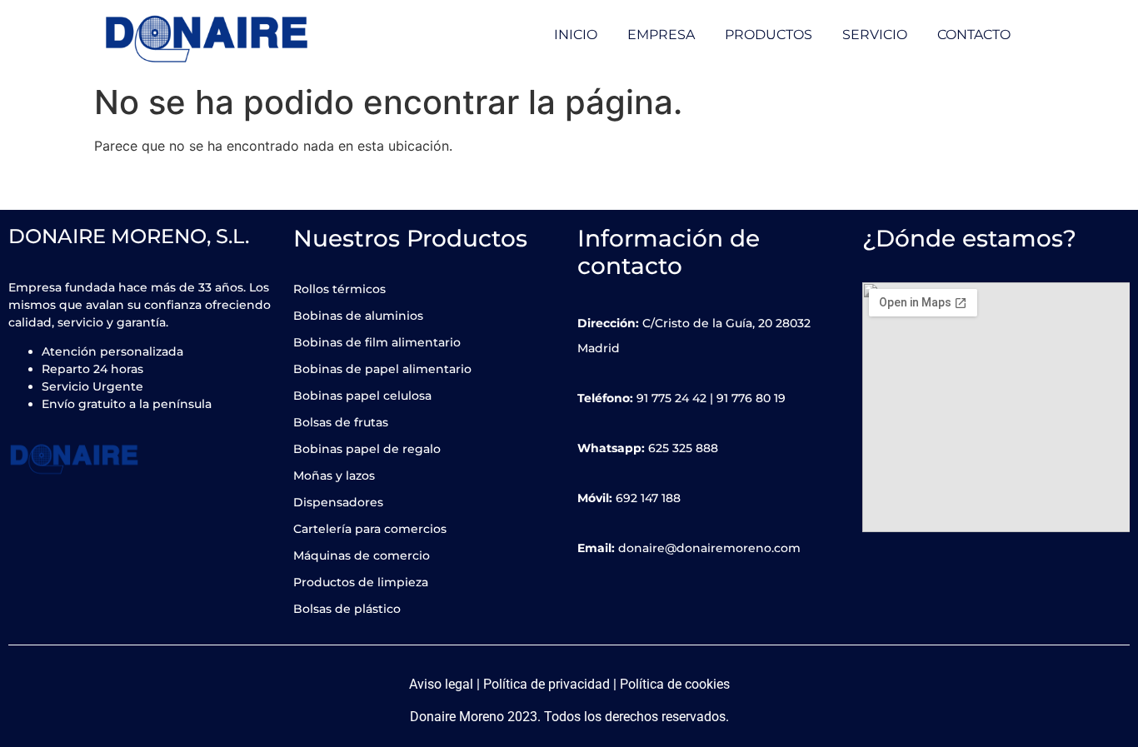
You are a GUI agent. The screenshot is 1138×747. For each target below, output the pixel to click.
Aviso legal (441, 684)
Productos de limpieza (360, 582)
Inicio (575, 34)
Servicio (874, 34)
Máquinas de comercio (361, 555)
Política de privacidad (546, 684)
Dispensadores (338, 502)
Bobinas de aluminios (358, 315)
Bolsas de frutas (340, 422)
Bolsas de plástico (347, 608)
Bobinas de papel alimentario (382, 368)
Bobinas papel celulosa (362, 395)
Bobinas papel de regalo (367, 448)
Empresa (661, 34)
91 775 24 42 (671, 398)
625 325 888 (683, 448)
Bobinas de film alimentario (377, 342)
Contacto (974, 34)
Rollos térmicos (339, 288)
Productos (768, 34)
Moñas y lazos (334, 475)
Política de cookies (675, 684)
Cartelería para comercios (370, 528)
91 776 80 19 (751, 398)
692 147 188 (648, 498)
